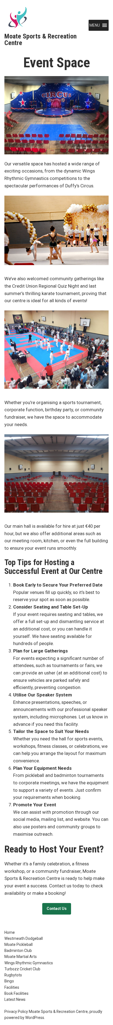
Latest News (15, 999)
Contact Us (57, 908)
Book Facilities (16, 993)
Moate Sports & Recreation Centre (40, 39)
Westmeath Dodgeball (23, 938)
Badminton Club (18, 950)
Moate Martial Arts (20, 956)
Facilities (11, 987)
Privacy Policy (16, 1011)
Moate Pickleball (18, 944)
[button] (94, 25)
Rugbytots (13, 975)
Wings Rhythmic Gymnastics (28, 963)
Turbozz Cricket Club (22, 969)
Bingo (9, 981)
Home (9, 932)
